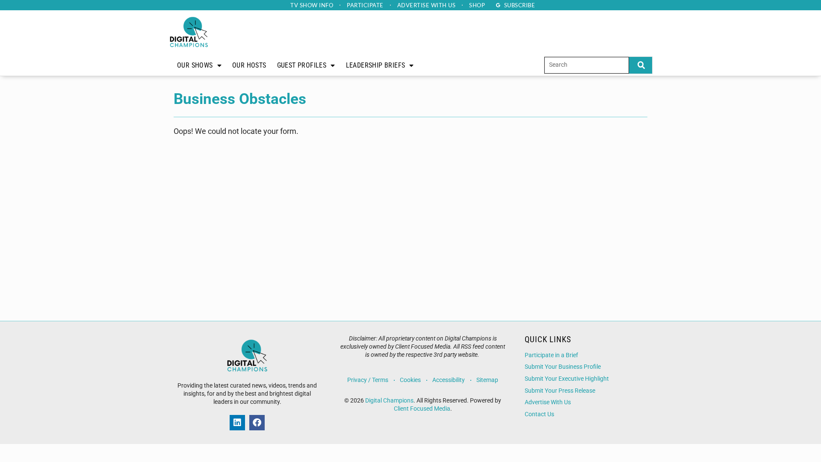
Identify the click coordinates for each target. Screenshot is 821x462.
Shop (477, 5)
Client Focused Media (422, 408)
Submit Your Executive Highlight (567, 378)
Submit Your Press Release (560, 390)
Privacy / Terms (367, 380)
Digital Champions (389, 400)
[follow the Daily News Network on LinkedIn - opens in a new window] (237, 422)
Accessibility (448, 380)
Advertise (426, 5)
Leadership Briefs (375, 65)
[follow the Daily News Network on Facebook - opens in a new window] (257, 422)
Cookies (410, 380)
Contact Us (539, 414)
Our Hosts (249, 65)
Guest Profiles (302, 65)
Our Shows (195, 65)
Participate (365, 5)
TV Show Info (311, 5)
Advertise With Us (548, 402)
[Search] (640, 65)
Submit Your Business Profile (563, 366)
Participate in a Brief (551, 355)
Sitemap (487, 380)
